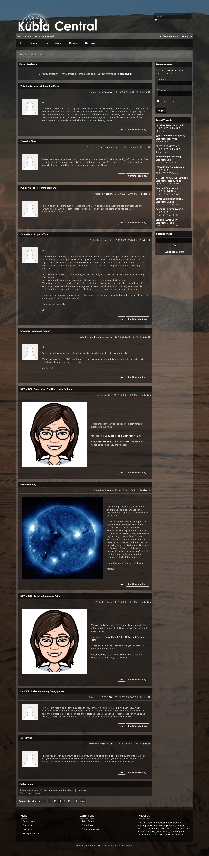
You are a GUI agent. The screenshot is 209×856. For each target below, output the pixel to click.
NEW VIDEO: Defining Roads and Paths (40, 596)
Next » (82, 801)
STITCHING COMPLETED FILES (172, 177)
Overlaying (26, 738)
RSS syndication (30, 833)
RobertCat (171, 138)
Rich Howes (172, 191)
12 (50, 801)
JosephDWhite (173, 180)
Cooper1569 (106, 743)
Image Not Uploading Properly (36, 331)
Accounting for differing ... (169, 156)
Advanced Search (174, 251)
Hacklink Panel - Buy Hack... (170, 125)
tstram (109, 193)
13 (55, 801)
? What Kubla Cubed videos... (171, 167)
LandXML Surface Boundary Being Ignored (42, 691)
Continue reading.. (137, 129)
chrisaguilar (107, 92)
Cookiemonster (106, 147)
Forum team (28, 821)
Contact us (28, 825)
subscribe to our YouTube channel (113, 654)
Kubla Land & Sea (90, 829)
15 (64, 801)
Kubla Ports (87, 825)
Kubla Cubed (87, 821)
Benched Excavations (167, 188)
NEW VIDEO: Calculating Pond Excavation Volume (46, 389)
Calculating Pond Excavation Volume (123, 436)
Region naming (28, 484)
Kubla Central (29, 54)
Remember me (167, 101)
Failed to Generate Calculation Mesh (39, 86)
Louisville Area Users (167, 219)
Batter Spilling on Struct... (169, 198)
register (173, 70)
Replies (143, 92)
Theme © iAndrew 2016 (88, 845)
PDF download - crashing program (38, 187)
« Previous (36, 801)
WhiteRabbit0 (173, 128)
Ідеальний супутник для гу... (171, 135)
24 (76, 801)
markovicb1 (106, 240)
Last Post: (161, 128)
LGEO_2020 (107, 697)
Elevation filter (28, 141)
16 (69, 801)
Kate (109, 395)
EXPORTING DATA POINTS (169, 209)
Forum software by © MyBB (118, 845)
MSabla (170, 222)
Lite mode (27, 829)
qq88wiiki (126, 73)
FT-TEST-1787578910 (167, 146)
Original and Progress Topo (34, 234)
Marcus (109, 490)
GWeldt (170, 201)
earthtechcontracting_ (101, 337)
